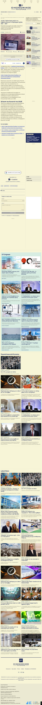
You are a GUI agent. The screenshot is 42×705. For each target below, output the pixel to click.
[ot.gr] (21, 7)
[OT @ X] (20, 672)
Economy (3, 17)
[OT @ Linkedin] (23, 672)
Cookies (22, 668)
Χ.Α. (1, 14)
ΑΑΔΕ (2, 185)
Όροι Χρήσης (9, 215)
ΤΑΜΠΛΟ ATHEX (29, 180)
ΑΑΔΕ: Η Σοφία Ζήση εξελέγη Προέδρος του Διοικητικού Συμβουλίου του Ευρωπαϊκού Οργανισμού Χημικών (11, 76)
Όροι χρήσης (14, 668)
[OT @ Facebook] (18, 672)
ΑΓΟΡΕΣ (28, 176)
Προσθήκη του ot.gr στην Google (14, 59)
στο (13, 179)
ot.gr (1, 17)
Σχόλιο (3, 203)
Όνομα (3, 198)
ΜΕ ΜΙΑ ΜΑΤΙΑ (29, 178)
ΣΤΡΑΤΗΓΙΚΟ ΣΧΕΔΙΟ (13, 185)
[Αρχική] (21, 660)
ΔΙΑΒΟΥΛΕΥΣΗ (6, 185)
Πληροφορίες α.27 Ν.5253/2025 (30, 668)
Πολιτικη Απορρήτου (16, 215)
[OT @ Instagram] (21, 672)
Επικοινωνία (8, 668)
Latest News (5, 471)
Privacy (18, 668)
